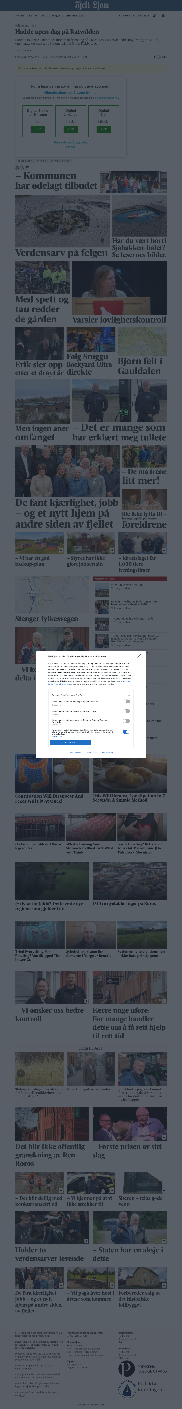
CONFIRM (70, 742)
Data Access (91, 752)
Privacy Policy (107, 752)
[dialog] (91, 704)
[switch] (126, 701)
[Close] (140, 656)
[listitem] (91, 695)
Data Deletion (75, 752)
